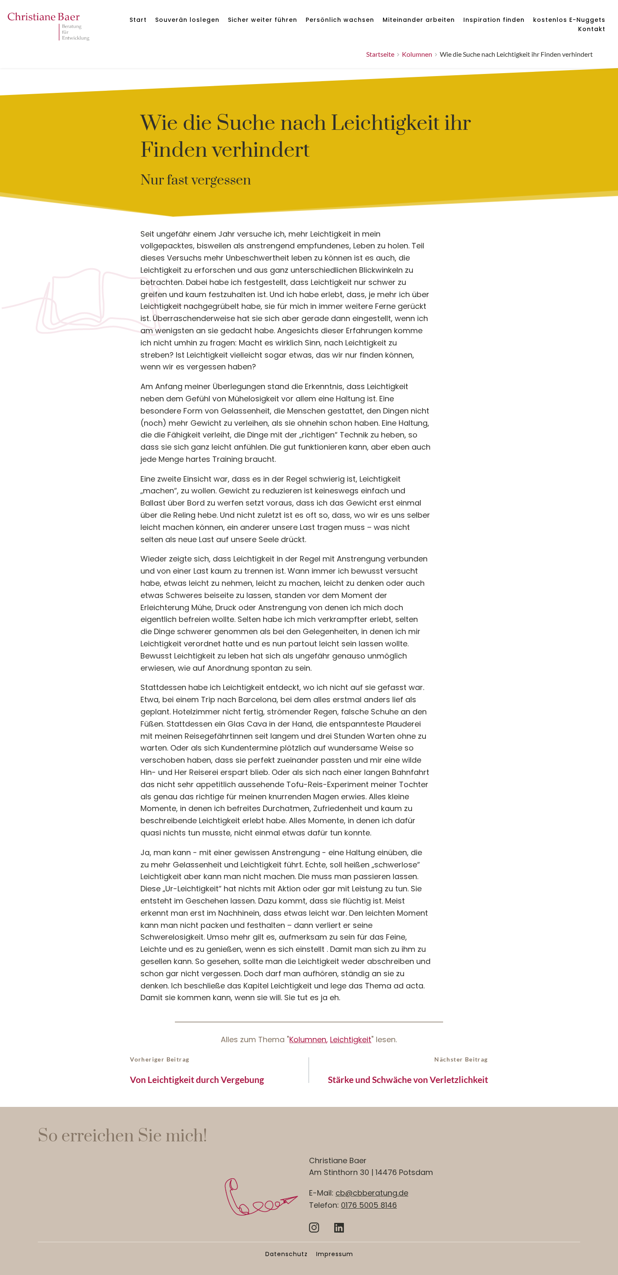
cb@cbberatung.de (371, 1193)
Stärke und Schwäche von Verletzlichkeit (408, 1079)
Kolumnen (307, 1039)
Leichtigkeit (350, 1039)
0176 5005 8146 (369, 1205)
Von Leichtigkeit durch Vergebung (197, 1079)
